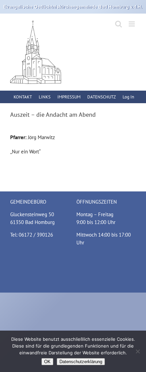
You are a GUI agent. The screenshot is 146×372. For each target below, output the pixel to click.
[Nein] (137, 351)
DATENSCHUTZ (101, 97)
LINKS (45, 97)
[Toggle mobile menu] (132, 23)
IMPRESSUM (68, 97)
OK (47, 361)
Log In (128, 97)
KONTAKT (23, 97)
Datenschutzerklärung (80, 361)
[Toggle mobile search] (118, 23)
